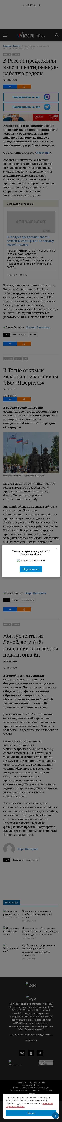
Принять (31, 1113)
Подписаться (31, 569)
